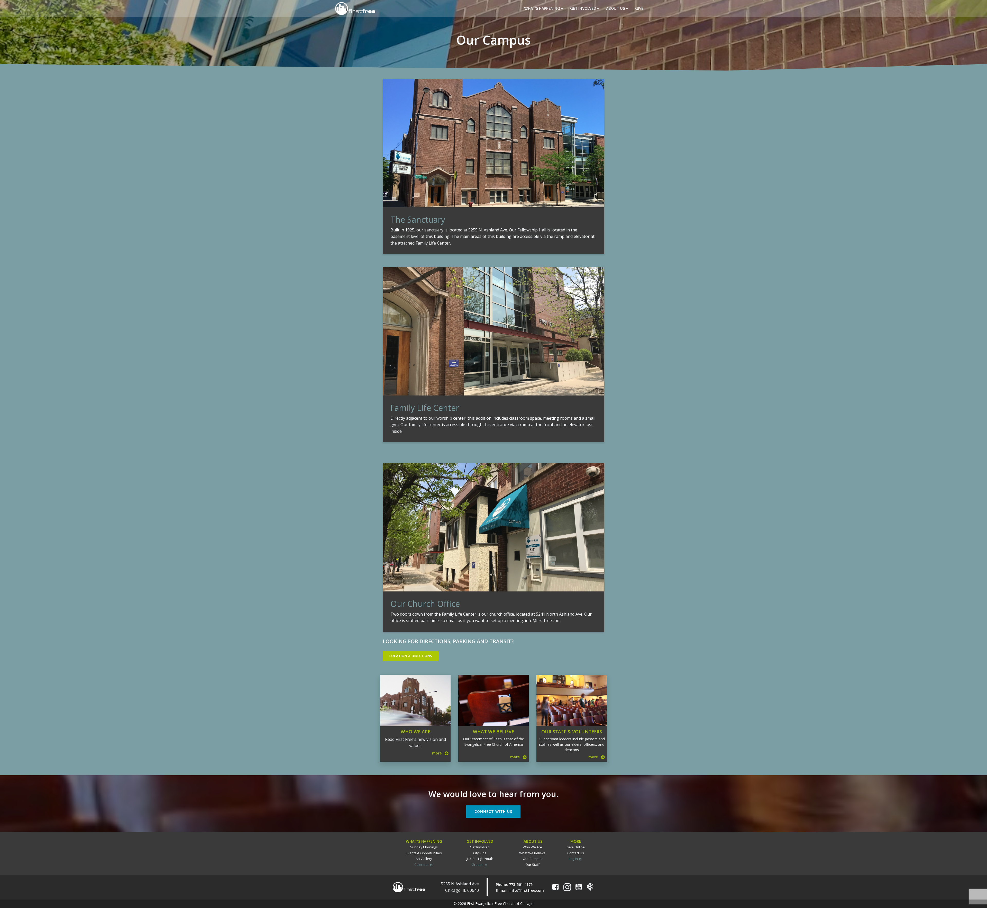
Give (639, 8)
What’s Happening (542, 8)
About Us (616, 8)
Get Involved (583, 8)
